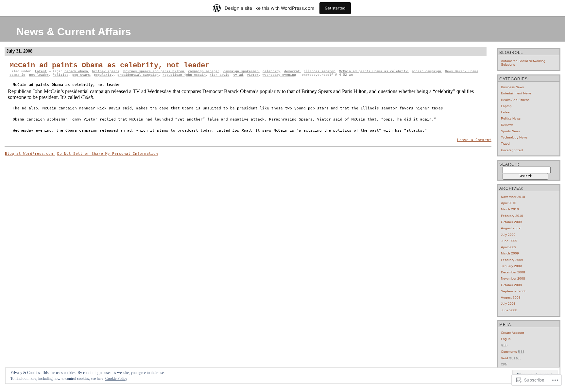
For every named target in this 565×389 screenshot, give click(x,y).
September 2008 (513, 291)
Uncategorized (512, 150)
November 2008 (513, 278)
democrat (292, 71)
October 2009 (511, 222)
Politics (60, 75)
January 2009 (511, 266)
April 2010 (508, 203)
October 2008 (511, 285)
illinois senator (319, 71)
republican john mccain (184, 75)
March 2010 (510, 209)
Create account (512, 332)
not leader (39, 75)
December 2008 (513, 272)
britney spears (105, 71)
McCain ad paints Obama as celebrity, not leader (109, 65)
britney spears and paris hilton (153, 71)
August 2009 (511, 228)
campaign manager (203, 71)
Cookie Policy (116, 378)
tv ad (238, 75)
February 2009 (512, 260)
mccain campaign (426, 71)
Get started (335, 8)
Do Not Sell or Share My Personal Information (107, 154)
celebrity (271, 71)
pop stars (81, 75)
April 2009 (508, 247)
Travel (505, 143)
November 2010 (513, 197)
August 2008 (511, 297)
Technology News (514, 137)
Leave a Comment (474, 140)
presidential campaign (138, 75)
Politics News (511, 118)
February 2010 (512, 216)
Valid (511, 358)
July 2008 (508, 303)
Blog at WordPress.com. (30, 154)
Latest (41, 71)
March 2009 (510, 253)
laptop (506, 106)
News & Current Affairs (73, 32)
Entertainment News (516, 93)
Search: (509, 164)
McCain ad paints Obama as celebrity (373, 71)
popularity (103, 75)
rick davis (219, 75)
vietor (253, 75)
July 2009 (508, 234)
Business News (512, 87)
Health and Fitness (515, 100)
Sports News (510, 131)
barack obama (76, 71)
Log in (506, 339)
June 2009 (509, 241)
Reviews (507, 125)
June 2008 (509, 310)
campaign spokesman (241, 71)
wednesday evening (279, 75)
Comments (513, 351)
